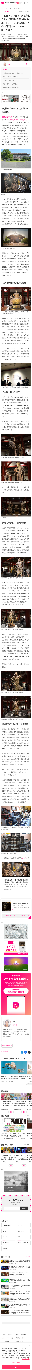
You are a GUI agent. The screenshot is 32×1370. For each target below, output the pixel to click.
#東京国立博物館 (7, 1046)
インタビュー (6, 1242)
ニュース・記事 (9, 8)
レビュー (20, 1237)
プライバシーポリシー (21, 1341)
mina (8, 64)
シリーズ (20, 1225)
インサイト (5, 1231)
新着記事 (5, 1248)
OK (16, 1367)
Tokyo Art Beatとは (7, 1334)
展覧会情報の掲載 (20, 1338)
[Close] (30, 1346)
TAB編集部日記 (6, 1225)
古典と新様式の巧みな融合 (10, 76)
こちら (24, 858)
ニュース (5, 1237)
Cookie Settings (16, 1362)
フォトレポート (5, 11)
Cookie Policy (26, 1359)
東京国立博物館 (7, 117)
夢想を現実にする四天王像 (10, 84)
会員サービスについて (21, 1334)
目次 (6, 69)
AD (2, 92)
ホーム (3, 8)
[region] (16, 1356)
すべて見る (27, 1116)
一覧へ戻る (5, 1051)
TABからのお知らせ (23, 1242)
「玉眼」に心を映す (8, 80)
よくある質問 (5, 1341)
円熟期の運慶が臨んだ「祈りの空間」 (13, 73)
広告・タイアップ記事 (7, 1338)
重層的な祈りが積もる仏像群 (11, 87)
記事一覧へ (15, 1025)
